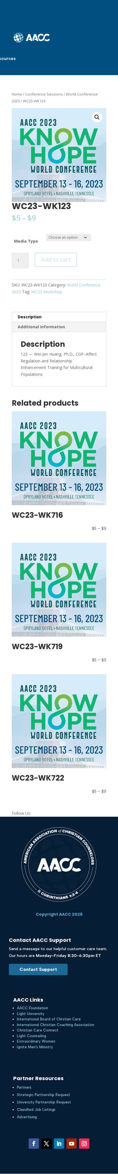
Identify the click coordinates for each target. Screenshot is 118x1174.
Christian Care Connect (37, 1030)
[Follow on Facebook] (34, 1143)
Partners (24, 1087)
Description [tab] (30, 316)
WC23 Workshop (46, 291)
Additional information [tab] (41, 326)
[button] (97, 117)
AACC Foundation (32, 1008)
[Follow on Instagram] (84, 1143)
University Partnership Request (44, 1102)
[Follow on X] (46, 1143)
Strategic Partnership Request (43, 1095)
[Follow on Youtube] (71, 1143)
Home (17, 94)
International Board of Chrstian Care (49, 1019)
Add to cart (56, 259)
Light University (30, 1014)
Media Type (26, 241)
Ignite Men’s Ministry (35, 1047)
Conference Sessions (44, 94)
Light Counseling (31, 1036)
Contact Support (38, 969)
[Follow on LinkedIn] (59, 1143)
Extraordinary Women (36, 1041)
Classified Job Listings (36, 1109)
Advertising (27, 1117)
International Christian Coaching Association (55, 1025)
